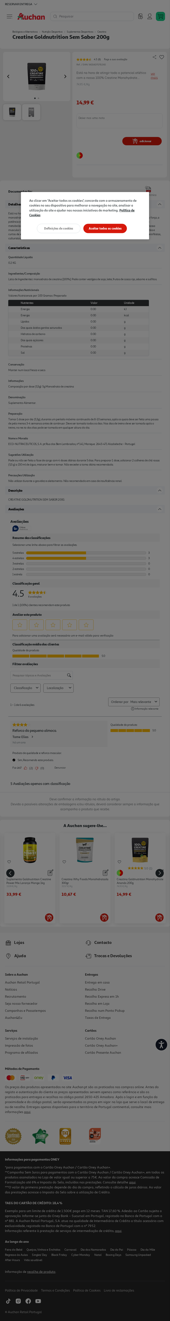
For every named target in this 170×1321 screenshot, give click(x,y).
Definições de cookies (58, 228)
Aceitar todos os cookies (105, 228)
